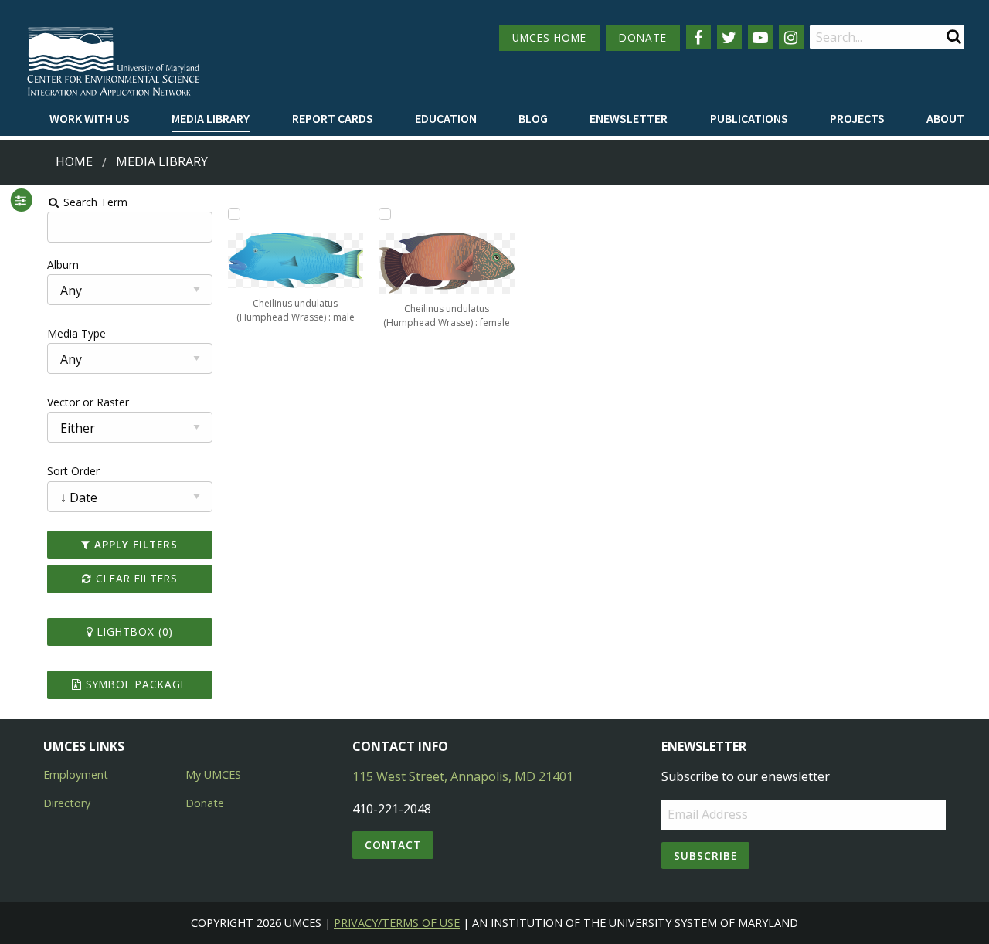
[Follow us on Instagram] (791, 37)
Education (446, 118)
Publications (749, 118)
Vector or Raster (88, 402)
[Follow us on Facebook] (698, 37)
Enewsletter (629, 118)
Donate (204, 803)
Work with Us (89, 118)
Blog (533, 118)
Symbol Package (134, 684)
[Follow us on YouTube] (760, 37)
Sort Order (73, 471)
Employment (75, 774)
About (945, 118)
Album (63, 264)
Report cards (332, 118)
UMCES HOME (549, 37)
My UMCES (213, 774)
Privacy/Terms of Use (397, 922)
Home (74, 161)
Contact (393, 844)
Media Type (76, 333)
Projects (857, 118)
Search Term (93, 202)
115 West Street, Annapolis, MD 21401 (462, 776)
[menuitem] (89, 119)
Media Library (211, 118)
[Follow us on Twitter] (729, 37)
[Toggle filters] (21, 200)
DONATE (643, 37)
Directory (66, 803)
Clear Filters (135, 578)
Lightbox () (133, 631)
